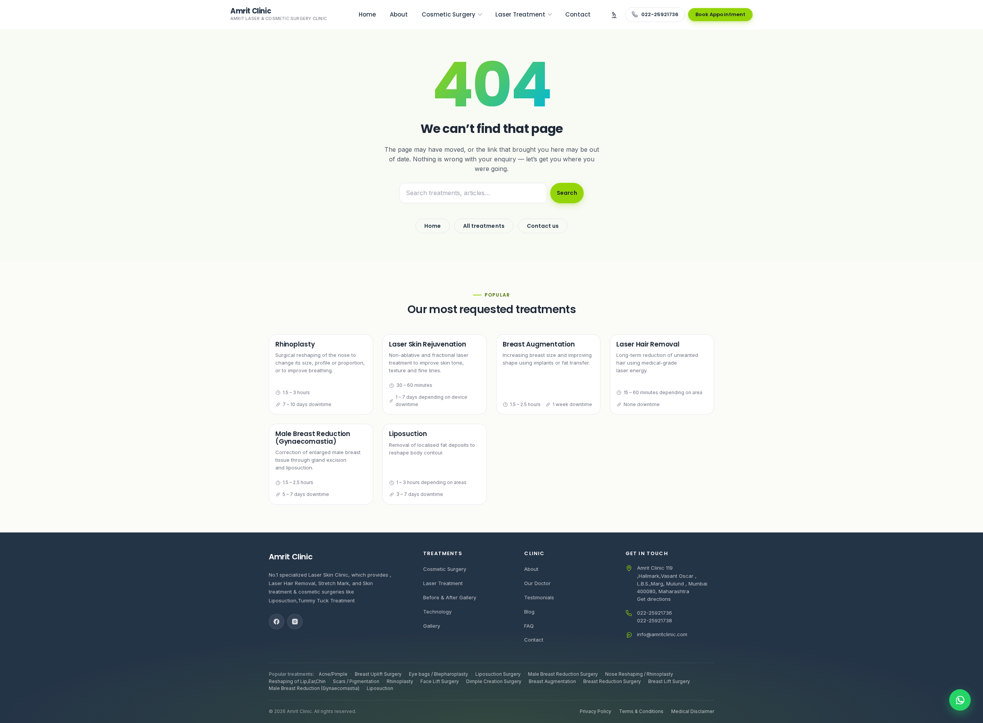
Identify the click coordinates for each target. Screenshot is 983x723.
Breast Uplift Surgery (378, 674)
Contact (533, 640)
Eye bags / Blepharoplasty (438, 674)
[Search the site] (614, 15)
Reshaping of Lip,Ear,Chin (297, 681)
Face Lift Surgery (439, 681)
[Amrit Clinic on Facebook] (276, 621)
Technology (437, 612)
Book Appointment (720, 14)
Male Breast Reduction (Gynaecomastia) (312, 437)
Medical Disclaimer (692, 711)
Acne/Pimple (333, 674)
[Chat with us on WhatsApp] (960, 700)
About (531, 569)
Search (567, 193)
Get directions (654, 599)
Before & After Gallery (449, 597)
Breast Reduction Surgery (612, 681)
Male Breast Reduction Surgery (563, 674)
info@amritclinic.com (662, 634)
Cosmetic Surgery (444, 569)
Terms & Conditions (641, 711)
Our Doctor (537, 583)
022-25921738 (654, 620)
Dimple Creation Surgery (493, 681)
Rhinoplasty (294, 344)
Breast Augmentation (538, 344)
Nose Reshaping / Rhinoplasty (639, 674)
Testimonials (539, 597)
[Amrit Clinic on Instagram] (295, 621)
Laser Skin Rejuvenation (427, 344)
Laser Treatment (443, 583)
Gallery (431, 626)
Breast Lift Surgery (669, 681)
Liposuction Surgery (498, 674)
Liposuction (408, 433)
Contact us (543, 226)
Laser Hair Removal (648, 344)
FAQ (529, 626)
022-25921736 (654, 613)
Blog (529, 612)
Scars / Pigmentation (356, 681)
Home (432, 226)
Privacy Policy (595, 711)
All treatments (484, 226)
